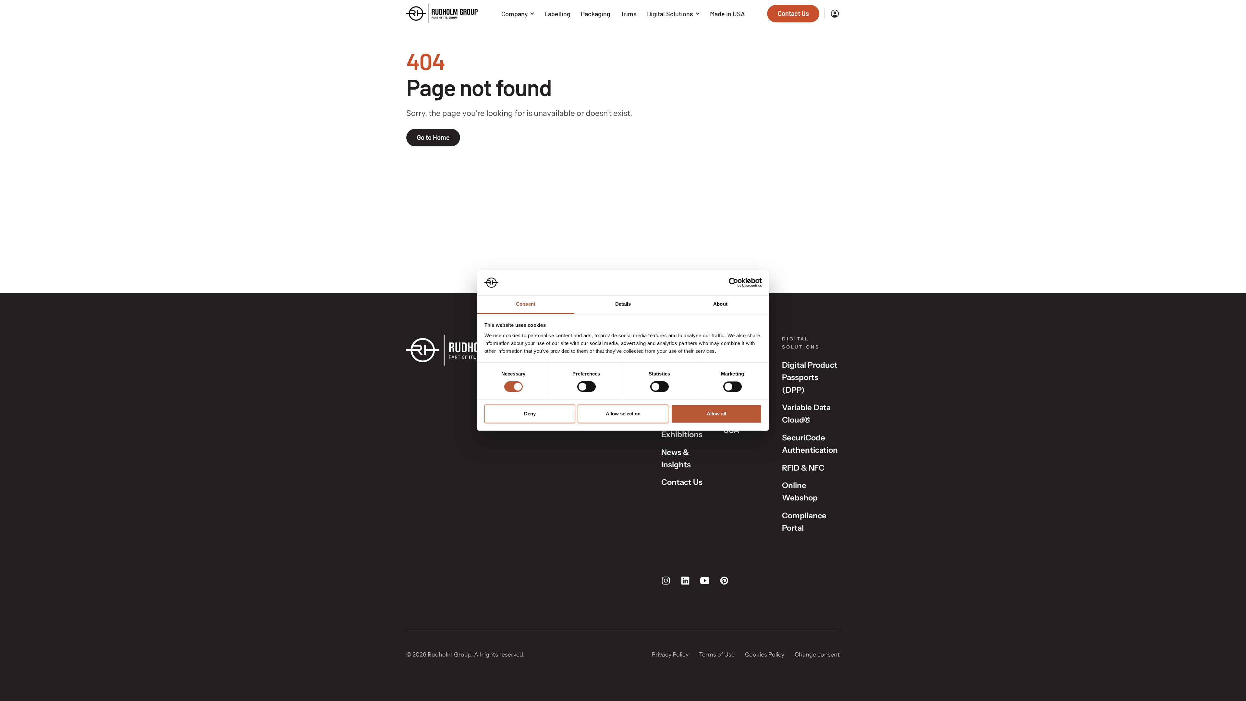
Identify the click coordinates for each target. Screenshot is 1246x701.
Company (514, 14)
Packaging (595, 14)
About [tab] (720, 304)
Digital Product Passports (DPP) (809, 377)
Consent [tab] (525, 304)
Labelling (557, 14)
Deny (530, 413)
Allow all (716, 413)
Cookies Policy (764, 654)
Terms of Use (717, 654)
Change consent (817, 654)
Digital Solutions (670, 14)
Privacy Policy (670, 654)
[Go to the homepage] (442, 13)
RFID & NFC (803, 468)
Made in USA (727, 14)
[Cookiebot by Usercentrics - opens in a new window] (733, 283)
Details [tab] (623, 304)
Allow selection (623, 413)
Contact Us (681, 482)
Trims (629, 14)
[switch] (586, 387)
